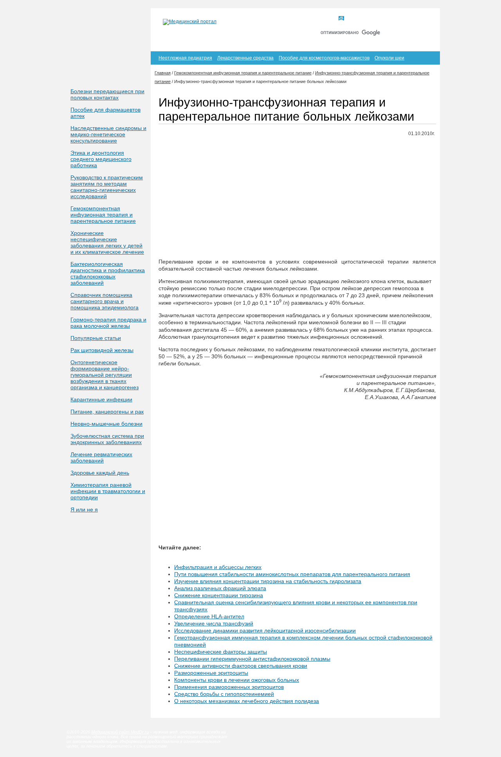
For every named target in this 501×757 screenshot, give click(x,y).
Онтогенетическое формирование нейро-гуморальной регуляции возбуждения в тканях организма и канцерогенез (104, 374)
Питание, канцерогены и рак (107, 411)
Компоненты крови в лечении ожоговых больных (236, 680)
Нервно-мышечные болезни (106, 424)
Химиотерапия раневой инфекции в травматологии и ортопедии (107, 491)
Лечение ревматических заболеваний (101, 457)
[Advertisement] (297, 198)
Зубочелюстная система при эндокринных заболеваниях (107, 439)
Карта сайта (391, 19)
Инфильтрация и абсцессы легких (217, 567)
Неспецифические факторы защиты (220, 652)
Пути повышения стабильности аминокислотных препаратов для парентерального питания (292, 574)
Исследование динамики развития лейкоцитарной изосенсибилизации (265, 630)
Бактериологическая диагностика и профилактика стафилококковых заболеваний (107, 273)
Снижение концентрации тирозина (218, 595)
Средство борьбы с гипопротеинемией (224, 694)
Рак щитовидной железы (101, 350)
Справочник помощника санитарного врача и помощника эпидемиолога (104, 301)
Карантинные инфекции (101, 399)
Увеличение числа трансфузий (213, 623)
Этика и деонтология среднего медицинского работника (101, 159)
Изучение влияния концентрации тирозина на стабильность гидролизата (267, 581)
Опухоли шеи (389, 58)
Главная (355, 19)
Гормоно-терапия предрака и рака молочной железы (108, 322)
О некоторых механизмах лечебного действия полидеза (246, 701)
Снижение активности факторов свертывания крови (240, 666)
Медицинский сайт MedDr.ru (120, 732)
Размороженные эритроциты (211, 673)
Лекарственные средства (245, 58)
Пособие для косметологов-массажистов (324, 58)
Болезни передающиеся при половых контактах (107, 94)
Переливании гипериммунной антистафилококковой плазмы (252, 659)
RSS (422, 19)
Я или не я (84, 509)
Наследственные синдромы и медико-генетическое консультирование (108, 134)
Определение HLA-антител (209, 616)
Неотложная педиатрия (185, 58)
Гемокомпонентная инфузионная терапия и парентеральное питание (103, 214)
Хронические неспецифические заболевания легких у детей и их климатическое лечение (107, 242)
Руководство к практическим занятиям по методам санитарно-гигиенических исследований (106, 186)
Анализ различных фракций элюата (220, 588)
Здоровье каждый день (99, 473)
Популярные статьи (95, 338)
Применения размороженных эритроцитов (229, 687)
